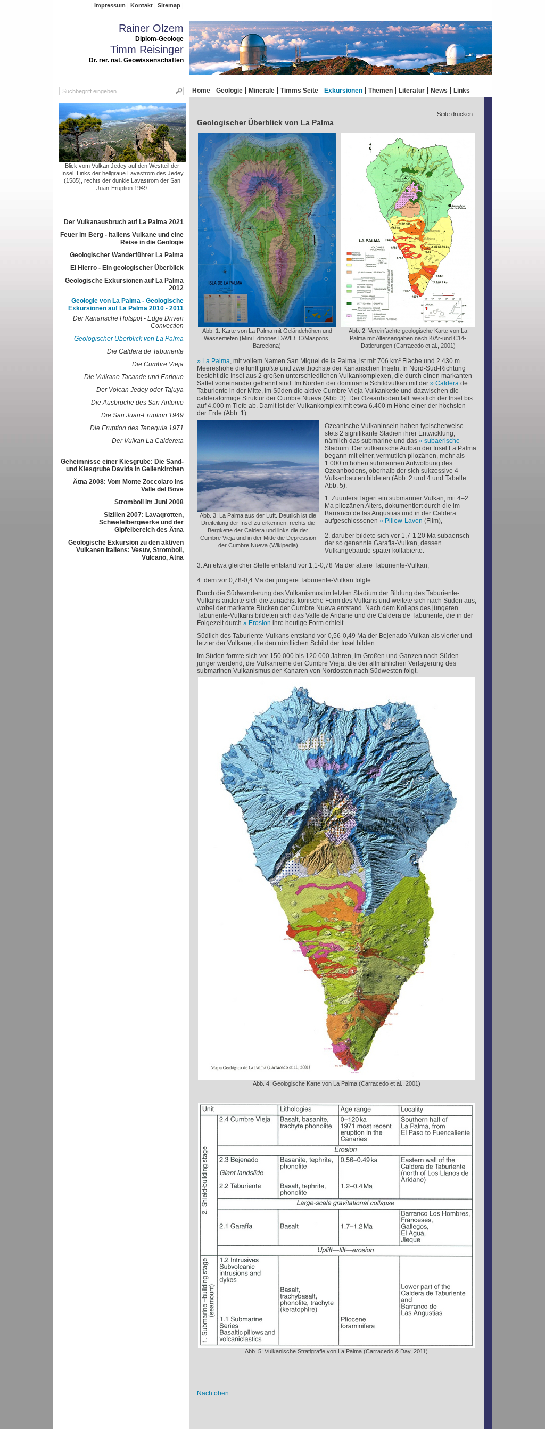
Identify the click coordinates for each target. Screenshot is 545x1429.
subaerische (442, 441)
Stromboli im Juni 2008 (149, 502)
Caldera (447, 383)
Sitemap (169, 5)
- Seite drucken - (454, 114)
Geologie (229, 90)
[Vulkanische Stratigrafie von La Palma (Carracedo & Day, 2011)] (336, 1344)
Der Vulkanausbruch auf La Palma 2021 (124, 222)
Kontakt (141, 5)
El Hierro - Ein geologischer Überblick (127, 268)
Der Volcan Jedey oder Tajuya (140, 389)
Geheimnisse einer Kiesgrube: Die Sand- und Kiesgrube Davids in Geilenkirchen (122, 465)
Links (461, 90)
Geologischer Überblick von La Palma (129, 338)
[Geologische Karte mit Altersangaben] (408, 323)
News (439, 90)
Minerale (262, 90)
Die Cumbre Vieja (158, 364)
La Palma (216, 361)
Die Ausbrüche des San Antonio (137, 402)
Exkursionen (343, 90)
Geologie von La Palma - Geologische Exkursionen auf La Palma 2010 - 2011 (126, 304)
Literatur (412, 90)
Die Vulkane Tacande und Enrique (134, 377)
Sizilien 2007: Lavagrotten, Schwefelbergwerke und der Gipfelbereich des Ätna (141, 522)
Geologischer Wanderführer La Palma (127, 255)
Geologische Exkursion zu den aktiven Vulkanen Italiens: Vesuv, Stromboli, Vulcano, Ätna (126, 550)
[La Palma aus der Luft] (258, 508)
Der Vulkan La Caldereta (148, 441)
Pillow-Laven (404, 520)
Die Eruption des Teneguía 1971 (137, 428)
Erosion (260, 623)
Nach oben (213, 1393)
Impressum (110, 5)
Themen (380, 90)
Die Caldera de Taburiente (145, 351)
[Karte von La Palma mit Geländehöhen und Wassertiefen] (267, 323)
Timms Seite (299, 90)
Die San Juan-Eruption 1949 (142, 415)
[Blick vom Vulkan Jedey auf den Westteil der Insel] (122, 158)
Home (201, 90)
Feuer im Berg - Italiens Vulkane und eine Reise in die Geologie (122, 238)
